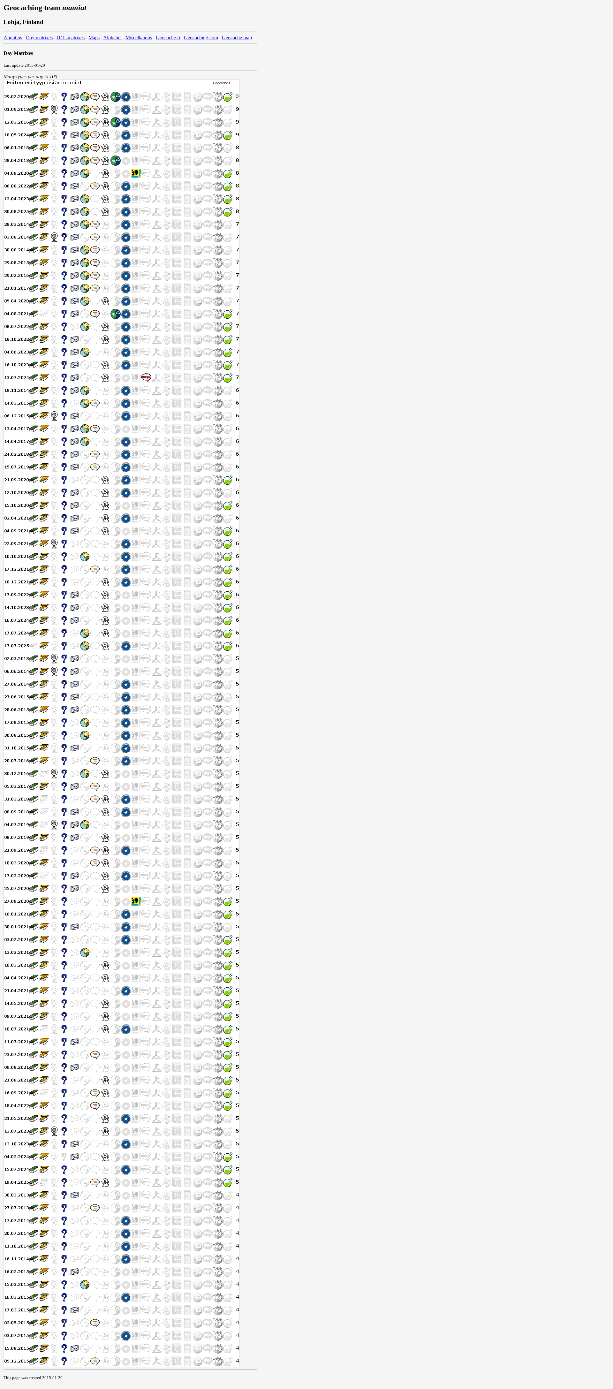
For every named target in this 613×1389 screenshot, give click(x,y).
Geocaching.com (201, 37)
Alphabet (112, 37)
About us (13, 37)
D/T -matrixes (71, 37)
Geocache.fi (168, 37)
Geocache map (237, 37)
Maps (94, 37)
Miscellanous (138, 37)
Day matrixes (39, 37)
